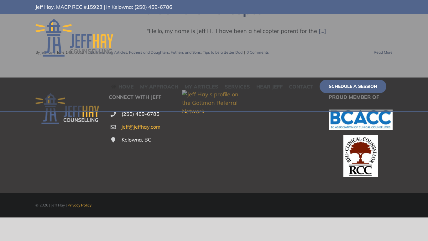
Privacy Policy (79, 205)
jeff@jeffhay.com (141, 127)
